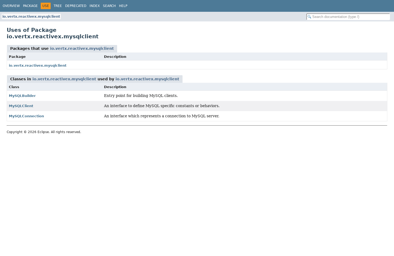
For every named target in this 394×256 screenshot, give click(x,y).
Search (109, 6)
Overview (11, 6)
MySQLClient (21, 106)
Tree (58, 6)
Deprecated (75, 6)
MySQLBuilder (22, 96)
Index (95, 6)
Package (30, 6)
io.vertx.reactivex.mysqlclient (31, 16)
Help (123, 6)
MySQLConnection (26, 116)
